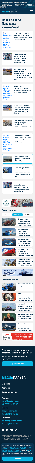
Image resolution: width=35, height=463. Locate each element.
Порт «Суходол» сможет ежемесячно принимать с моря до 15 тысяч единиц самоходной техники (22, 110)
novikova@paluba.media (12, 421)
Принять (17, 458)
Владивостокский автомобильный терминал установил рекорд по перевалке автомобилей (21, 187)
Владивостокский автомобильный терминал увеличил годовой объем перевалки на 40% (20, 58)
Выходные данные (9, 392)
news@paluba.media (10, 401)
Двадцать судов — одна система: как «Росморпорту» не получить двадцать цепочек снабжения (24, 222)
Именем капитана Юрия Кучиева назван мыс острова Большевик (25, 316)
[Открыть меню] (31, 11)
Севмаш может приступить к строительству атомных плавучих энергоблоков (24, 232)
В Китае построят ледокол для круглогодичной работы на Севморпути (25, 252)
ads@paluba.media (9, 411)
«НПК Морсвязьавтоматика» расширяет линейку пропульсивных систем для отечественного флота (25, 297)
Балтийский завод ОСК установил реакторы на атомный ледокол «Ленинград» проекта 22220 (25, 263)
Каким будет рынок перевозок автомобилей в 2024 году (22, 159)
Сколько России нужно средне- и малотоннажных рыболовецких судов (25, 327)
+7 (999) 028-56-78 (10, 424)
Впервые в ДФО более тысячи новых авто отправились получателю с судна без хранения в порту (23, 172)
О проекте (6, 384)
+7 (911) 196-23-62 (10, 404)
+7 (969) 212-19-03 (10, 414)
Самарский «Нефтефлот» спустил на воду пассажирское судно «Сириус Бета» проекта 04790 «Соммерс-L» (25, 307)
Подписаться (19, 364)
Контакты (6, 388)
